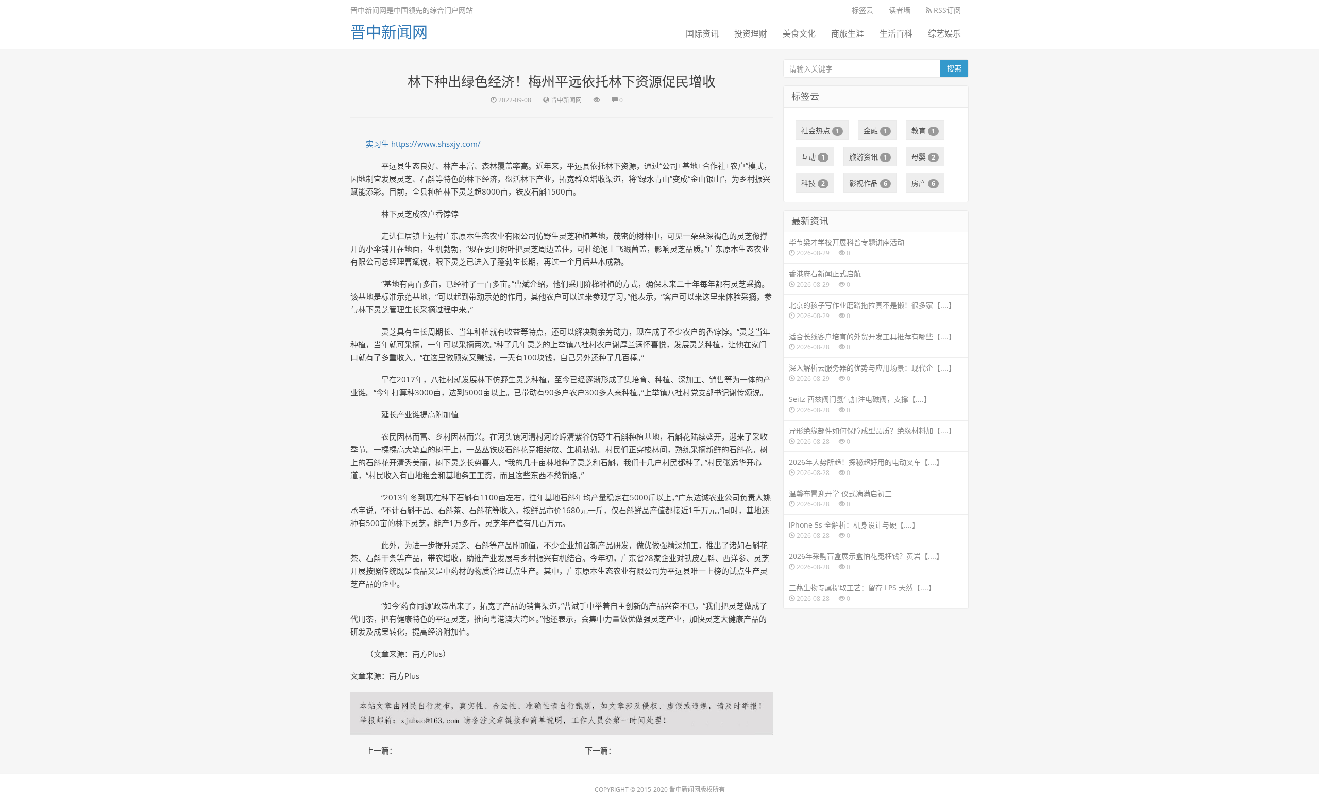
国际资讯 (702, 33)
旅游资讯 (868, 157)
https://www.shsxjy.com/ (436, 143)
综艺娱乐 (944, 33)
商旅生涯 (847, 33)
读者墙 (899, 10)
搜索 (954, 68)
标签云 (862, 10)
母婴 (923, 157)
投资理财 (750, 33)
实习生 (377, 143)
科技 (813, 183)
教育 (923, 130)
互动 (813, 157)
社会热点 (820, 130)
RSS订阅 (946, 10)
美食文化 (799, 33)
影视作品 (868, 183)
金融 (875, 130)
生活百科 (896, 33)
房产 (923, 183)
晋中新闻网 (389, 31)
